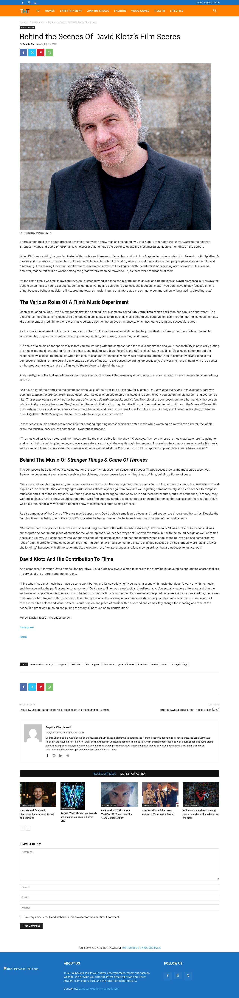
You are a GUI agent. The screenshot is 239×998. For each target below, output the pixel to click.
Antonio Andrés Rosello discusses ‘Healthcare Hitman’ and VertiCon (37, 814)
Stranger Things (179, 664)
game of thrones (126, 664)
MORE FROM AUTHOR (133, 773)
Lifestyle (176, 11)
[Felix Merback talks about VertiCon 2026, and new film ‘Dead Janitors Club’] (119, 794)
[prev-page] (22, 828)
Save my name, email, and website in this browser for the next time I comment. (72, 917)
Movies (50, 11)
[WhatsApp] (49, 52)
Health (159, 11)
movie (154, 664)
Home (23, 22)
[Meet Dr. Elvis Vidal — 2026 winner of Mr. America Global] (160, 794)
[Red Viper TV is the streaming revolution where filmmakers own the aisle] (201, 794)
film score (109, 664)
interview (142, 664)
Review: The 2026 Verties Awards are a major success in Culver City (78, 817)
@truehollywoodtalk (141, 948)
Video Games (140, 11)
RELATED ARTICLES (104, 773)
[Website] (69, 756)
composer (62, 664)
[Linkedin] (62, 756)
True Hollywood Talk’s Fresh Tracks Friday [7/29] (189, 709)
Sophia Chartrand (32, 44)
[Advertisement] (119, 650)
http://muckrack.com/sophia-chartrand (65, 732)
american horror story (42, 664)
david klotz (76, 664)
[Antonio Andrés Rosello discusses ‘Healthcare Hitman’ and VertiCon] (38, 794)
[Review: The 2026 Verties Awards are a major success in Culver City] (78, 796)
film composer (93, 664)
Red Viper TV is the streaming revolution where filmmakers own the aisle (201, 814)
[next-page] (28, 828)
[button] (214, 11)
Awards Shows (98, 11)
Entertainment (71, 11)
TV (37, 11)
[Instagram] (29, 2)
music (164, 664)
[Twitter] (35, 2)
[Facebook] (22, 2)
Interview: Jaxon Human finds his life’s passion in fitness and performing (64, 709)
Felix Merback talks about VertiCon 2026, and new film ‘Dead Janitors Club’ (116, 814)
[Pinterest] (40, 52)
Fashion (120, 11)
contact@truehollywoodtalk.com (99, 988)
